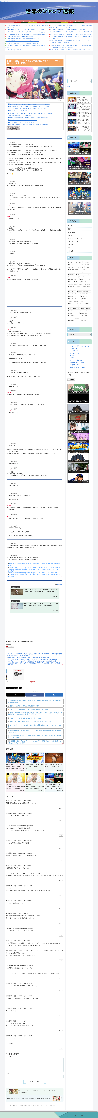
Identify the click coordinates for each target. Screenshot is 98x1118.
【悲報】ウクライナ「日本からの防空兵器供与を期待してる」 (21, 36)
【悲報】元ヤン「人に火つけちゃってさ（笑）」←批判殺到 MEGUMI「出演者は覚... (29, 104)
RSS (68, 87)
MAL (61, 584)
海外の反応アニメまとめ (77, 362)
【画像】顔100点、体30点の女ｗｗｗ (15, 49)
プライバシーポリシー (11, 1115)
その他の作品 (15, 688)
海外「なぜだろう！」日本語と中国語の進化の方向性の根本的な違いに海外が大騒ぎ (70, 34)
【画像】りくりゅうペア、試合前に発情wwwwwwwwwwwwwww (23, 111)
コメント (9, 1056)
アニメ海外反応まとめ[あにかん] (79, 346)
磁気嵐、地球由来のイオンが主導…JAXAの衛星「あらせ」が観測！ (22, 41)
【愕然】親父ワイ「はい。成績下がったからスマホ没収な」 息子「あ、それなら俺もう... (30, 113)
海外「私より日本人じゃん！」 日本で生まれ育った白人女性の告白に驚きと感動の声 (27, 34)
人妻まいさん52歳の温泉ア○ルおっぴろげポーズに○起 (21, 115)
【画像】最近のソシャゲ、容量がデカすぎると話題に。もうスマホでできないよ (25, 31)
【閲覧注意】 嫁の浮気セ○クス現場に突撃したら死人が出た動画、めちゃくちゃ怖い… (29, 124)
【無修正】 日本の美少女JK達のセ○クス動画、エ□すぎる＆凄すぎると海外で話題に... (28, 117)
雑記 (21, 688)
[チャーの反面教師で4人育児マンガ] (13, 129)
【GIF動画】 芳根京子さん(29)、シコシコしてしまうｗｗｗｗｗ (23, 122)
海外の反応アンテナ (76, 365)
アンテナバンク (74, 348)
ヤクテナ (72, 358)
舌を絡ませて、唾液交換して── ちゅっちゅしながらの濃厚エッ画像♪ (23, 43)
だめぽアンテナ (74, 353)
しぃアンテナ (74, 351)
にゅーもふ (73, 355)
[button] (90, 81)
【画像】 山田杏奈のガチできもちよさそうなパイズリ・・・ (22, 120)
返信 (61, 808)
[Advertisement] (34, 293)
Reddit (58, 584)
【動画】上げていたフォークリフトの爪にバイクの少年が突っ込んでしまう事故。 (26, 29)
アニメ (9, 688)
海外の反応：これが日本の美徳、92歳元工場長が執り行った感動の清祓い (68, 29)
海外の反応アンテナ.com (77, 367)
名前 (7, 1073)
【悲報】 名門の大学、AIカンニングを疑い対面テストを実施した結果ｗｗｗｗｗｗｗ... (29, 106)
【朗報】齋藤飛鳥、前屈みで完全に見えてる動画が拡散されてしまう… (23, 38)
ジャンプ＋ (26, 688)
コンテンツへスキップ (6, 1)
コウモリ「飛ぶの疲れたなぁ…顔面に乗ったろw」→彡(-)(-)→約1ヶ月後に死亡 (27, 108)
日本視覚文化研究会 (76, 360)
